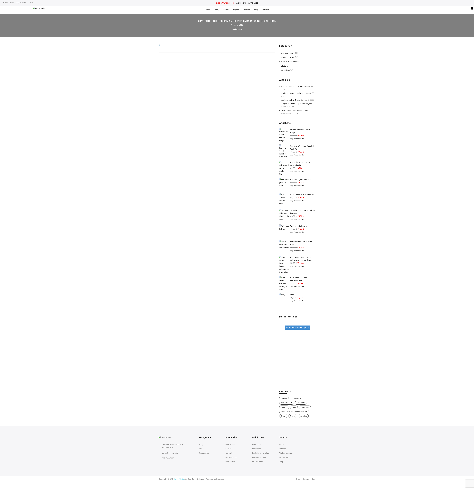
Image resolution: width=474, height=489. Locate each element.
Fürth (294, 407)
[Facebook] (161, 463)
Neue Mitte (285, 411)
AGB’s (281, 444)
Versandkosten (299, 139)
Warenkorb (283, 457)
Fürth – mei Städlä (289, 61)
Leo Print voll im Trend (290, 100)
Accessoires (204, 453)
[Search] (459, 9)
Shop (283, 416)
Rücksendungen (286, 453)
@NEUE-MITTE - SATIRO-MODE (247, 3)
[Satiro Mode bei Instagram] (166, 463)
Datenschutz (231, 457)
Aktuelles (238, 29)
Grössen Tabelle (259, 457)
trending (303, 416)
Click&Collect (286, 403)
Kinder (225, 10)
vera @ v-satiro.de (170, 453)
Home (207, 10)
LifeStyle (284, 66)
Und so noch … (287, 53)
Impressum (230, 461)
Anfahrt (229, 453)
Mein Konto (257, 444)
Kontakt (265, 10)
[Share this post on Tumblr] (223, 60)
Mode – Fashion (288, 57)
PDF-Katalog (257, 461)
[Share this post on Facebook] (210, 60)
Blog (256, 10)
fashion (284, 407)
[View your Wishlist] (466, 9)
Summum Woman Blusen (292, 86)
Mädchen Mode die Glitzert (292, 93)
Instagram (305, 407)
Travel (292, 416)
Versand (282, 449)
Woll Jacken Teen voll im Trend (294, 110)
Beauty (284, 398)
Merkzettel (256, 449)
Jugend (236, 10)
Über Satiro (230, 444)
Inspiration (220, 479)
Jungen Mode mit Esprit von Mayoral (296, 103)
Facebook (301, 403)
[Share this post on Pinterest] (219, 60)
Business (295, 398)
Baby (217, 10)
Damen (247, 10)
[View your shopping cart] (470, 9)
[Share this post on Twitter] (214, 60)
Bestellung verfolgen (261, 453)
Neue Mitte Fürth (301, 411)
